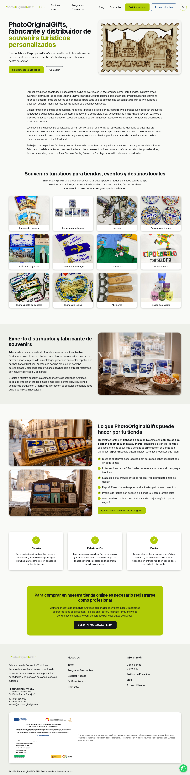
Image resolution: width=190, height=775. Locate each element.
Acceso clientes (164, 7)
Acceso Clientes (136, 685)
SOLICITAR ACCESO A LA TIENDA (95, 625)
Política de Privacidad (139, 674)
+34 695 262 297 (17, 701)
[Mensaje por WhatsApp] (183, 768)
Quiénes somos (55, 7)
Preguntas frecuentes (78, 7)
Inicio (42, 7)
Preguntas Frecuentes (80, 670)
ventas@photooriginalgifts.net (24, 704)
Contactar (54, 69)
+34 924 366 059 (17, 698)
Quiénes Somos (77, 681)
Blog (101, 7)
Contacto (115, 7)
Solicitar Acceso (77, 675)
